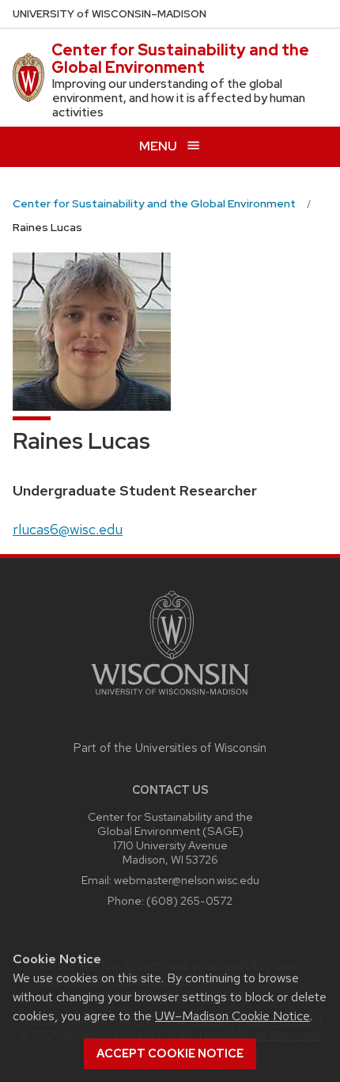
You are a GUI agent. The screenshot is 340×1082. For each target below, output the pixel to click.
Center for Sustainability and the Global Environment (180, 59)
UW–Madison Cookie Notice (232, 1016)
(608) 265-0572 (189, 900)
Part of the (170, 748)
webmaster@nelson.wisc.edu (186, 879)
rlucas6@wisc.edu (68, 529)
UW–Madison (109, 14)
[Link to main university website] (170, 697)
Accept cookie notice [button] (170, 1053)
